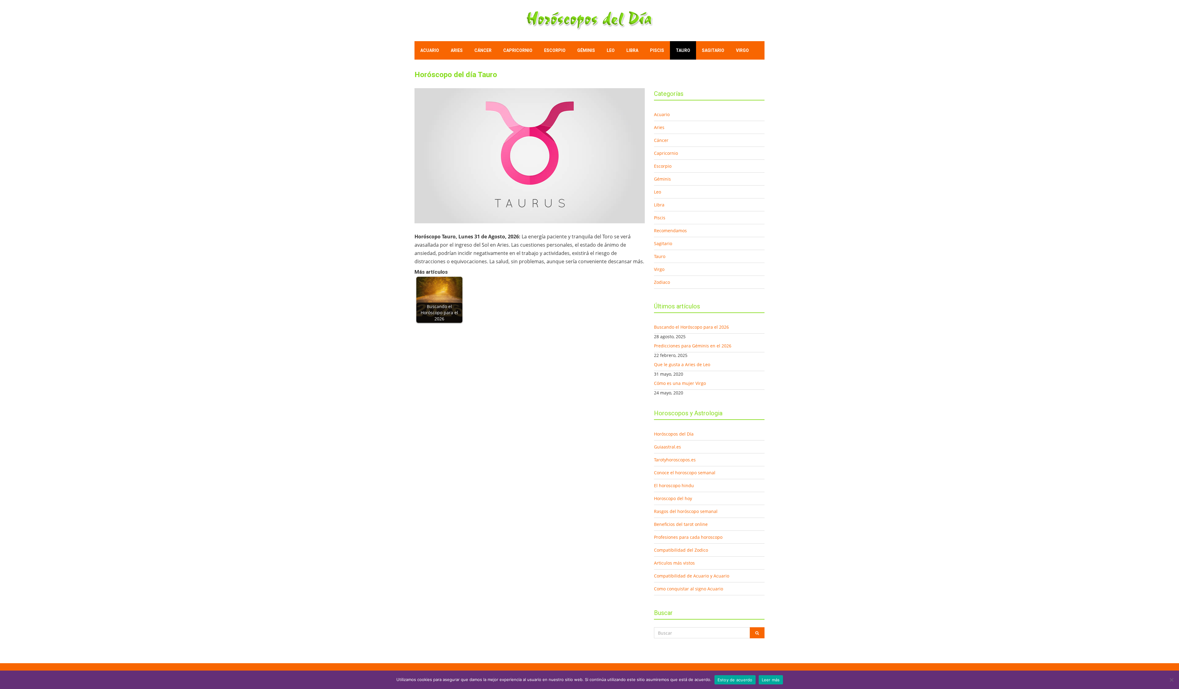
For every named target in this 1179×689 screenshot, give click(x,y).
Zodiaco (662, 282)
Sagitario (713, 50)
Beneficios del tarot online (681, 524)
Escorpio (555, 50)
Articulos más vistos (674, 563)
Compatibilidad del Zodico (681, 550)
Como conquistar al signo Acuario (688, 589)
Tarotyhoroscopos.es (675, 460)
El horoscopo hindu (674, 485)
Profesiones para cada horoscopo (688, 537)
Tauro (683, 50)
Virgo (742, 50)
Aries (457, 50)
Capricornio (517, 50)
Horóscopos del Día (674, 434)
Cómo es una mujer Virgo (680, 383)
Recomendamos (670, 230)
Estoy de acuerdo (735, 679)
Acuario (429, 50)
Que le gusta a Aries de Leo (682, 364)
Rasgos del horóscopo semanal (686, 511)
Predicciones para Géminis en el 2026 (692, 346)
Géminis (586, 50)
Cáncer (483, 50)
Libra (632, 50)
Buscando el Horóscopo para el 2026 (691, 327)
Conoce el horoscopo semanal (684, 473)
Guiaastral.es (667, 447)
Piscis (657, 50)
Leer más (771, 679)
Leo (611, 50)
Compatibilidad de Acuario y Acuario (691, 576)
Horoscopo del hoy (673, 498)
